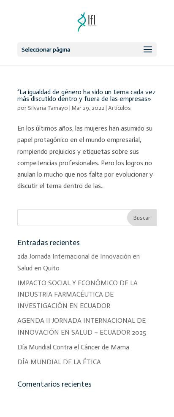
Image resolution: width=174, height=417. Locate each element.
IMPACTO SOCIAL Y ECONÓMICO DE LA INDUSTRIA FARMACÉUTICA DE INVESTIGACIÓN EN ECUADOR (77, 294)
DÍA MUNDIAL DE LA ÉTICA (59, 362)
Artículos (119, 108)
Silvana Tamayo (48, 108)
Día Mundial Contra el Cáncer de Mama (73, 347)
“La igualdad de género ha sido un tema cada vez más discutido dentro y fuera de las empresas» (86, 95)
